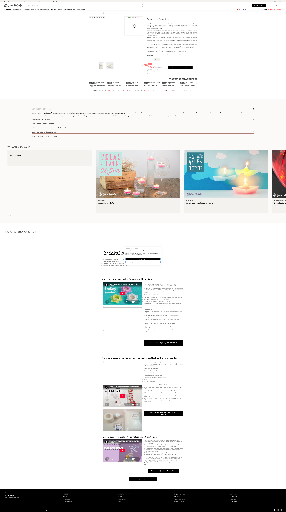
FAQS (119, 501)
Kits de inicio (66, 496)
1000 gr (157, 59)
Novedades (271, 9)
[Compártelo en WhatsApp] (201, 63)
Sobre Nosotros (122, 503)
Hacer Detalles (233, 501)
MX (251, 9)
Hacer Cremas (66, 499)
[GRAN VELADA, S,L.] (15, 6)
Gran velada (233, 494)
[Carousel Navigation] (146, 215)
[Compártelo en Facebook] (203, 63)
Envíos (120, 496)
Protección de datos (179, 499)
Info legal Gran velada (179, 494)
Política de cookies (179, 501)
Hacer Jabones (67, 498)
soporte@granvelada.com (12, 497)
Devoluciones (121, 499)
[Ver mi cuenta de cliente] (272, 5)
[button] (163, 343)
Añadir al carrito (180, 67)
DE (240, 9)
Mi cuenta (121, 494)
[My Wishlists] (269, 5)
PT (256, 9)
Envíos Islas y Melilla (123, 498)
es (280, 5)
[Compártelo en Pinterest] (204, 63)
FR (262, 9)
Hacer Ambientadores (68, 503)
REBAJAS (278, 9)
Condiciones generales (180, 498)
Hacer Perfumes (67, 501)
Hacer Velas (233, 498)
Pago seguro (177, 496)
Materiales (65, 494)
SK (245, 9)
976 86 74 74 (278, 1)
